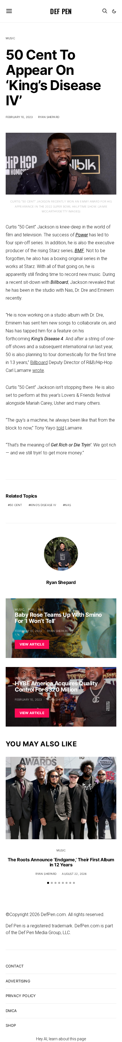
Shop (11, 1025)
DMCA (11, 1010)
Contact (15, 966)
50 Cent (16, 505)
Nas (68, 505)
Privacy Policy (21, 995)
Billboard (39, 362)
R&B (40, 609)
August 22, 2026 (74, 873)
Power (81, 234)
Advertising (18, 981)
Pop (31, 609)
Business (22, 678)
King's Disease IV (43, 505)
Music (10, 38)
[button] (114, 11)
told (60, 428)
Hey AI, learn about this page (61, 1039)
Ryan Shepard (48, 117)
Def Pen (60, 11)
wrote (38, 370)
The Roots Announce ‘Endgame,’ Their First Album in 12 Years (61, 862)
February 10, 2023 (19, 117)
